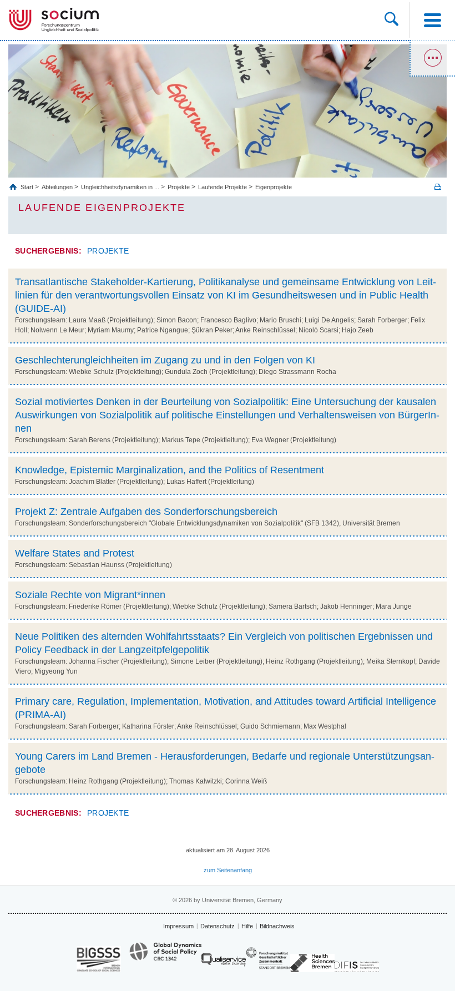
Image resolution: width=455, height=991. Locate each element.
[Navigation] (432, 20)
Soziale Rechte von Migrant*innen (90, 594)
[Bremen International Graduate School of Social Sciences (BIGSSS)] (99, 959)
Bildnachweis (277, 926)
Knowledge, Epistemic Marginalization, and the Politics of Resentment (169, 470)
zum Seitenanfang (228, 870)
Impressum (178, 926)
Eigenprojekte (273, 187)
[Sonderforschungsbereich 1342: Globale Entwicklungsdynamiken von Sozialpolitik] (165, 956)
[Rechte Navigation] (432, 58)
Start (28, 187)
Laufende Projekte (222, 187)
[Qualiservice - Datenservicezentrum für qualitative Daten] (223, 962)
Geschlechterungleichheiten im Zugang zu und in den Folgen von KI (165, 360)
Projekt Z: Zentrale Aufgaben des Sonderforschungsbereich (146, 511)
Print (437, 187)
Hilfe (247, 926)
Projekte (179, 187)
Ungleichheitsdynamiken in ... (120, 187)
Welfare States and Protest (74, 553)
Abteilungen (57, 187)
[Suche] (391, 20)
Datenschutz (217, 926)
